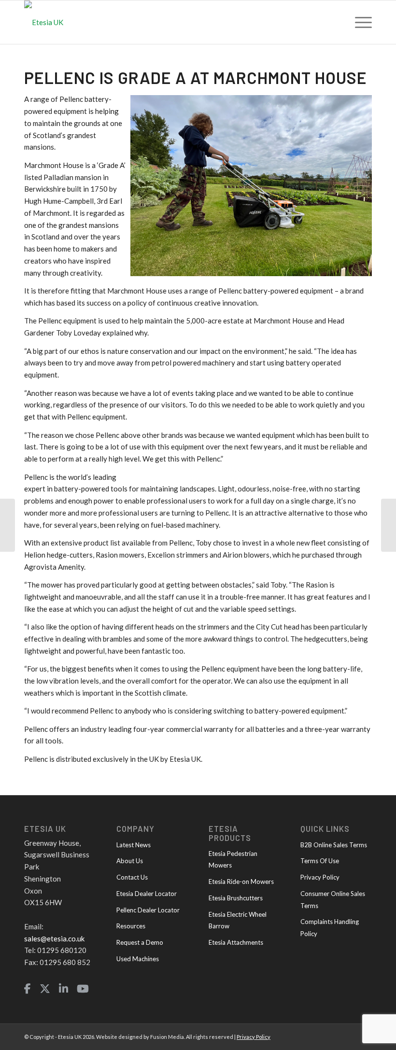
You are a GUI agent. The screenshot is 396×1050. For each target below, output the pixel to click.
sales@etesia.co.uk (54, 938)
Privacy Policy (319, 877)
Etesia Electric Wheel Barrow (238, 920)
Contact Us (132, 877)
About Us (129, 861)
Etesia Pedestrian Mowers (233, 859)
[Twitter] (45, 989)
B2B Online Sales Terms (333, 845)
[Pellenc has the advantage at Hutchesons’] (7, 525)
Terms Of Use (319, 861)
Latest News (133, 845)
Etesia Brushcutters (236, 898)
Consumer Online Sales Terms (332, 900)
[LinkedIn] (63, 989)
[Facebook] (27, 989)
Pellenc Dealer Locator (148, 910)
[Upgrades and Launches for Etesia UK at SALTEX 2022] (388, 525)
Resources (130, 926)
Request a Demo (139, 942)
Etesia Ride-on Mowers (241, 881)
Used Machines (137, 959)
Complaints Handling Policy (329, 928)
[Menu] (358, 22)
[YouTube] (83, 989)
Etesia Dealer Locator (146, 893)
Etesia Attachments (236, 942)
